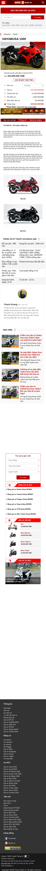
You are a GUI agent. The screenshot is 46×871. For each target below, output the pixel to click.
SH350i (31, 25)
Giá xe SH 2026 (9, 785)
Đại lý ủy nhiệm (36, 120)
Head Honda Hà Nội (11, 810)
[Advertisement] (23, 426)
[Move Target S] (12, 547)
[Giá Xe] (23, 4)
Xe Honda (7, 740)
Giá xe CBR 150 (10, 724)
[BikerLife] (22, 294)
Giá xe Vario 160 (10, 827)
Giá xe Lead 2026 (10, 769)
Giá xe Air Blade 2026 (12, 776)
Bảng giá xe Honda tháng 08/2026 (20, 489)
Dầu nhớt (7, 803)
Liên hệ (6, 710)
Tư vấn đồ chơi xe (10, 715)
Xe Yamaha (8, 742)
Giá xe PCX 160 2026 (12, 824)
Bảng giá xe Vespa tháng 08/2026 (19, 504)
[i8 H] (13, 530)
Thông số (22, 120)
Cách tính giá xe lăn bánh (26, 107)
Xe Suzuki (7, 744)
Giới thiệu (7, 708)
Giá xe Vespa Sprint (11, 729)
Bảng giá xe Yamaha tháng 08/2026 (20, 494)
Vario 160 (24, 25)
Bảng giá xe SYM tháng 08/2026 (19, 509)
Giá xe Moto (8, 749)
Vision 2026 (15, 25)
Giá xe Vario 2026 (10, 767)
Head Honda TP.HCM (12, 808)
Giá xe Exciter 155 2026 (12, 774)
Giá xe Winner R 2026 (12, 781)
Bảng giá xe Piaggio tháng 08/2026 (20, 499)
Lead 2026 (6, 25)
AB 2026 (38, 25)
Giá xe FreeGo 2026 (11, 817)
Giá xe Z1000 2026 (11, 732)
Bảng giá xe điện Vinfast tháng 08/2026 (22, 514)
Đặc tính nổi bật (10, 120)
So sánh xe (8, 713)
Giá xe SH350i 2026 (11, 722)
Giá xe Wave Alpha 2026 (13, 822)
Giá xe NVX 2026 (10, 778)
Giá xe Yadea (9, 756)
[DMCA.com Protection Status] (13, 849)
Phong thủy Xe (9, 717)
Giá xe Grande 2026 (11, 793)
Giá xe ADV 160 (9, 812)
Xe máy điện (8, 758)
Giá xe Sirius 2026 (10, 815)
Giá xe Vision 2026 (11, 783)
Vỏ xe (6, 805)
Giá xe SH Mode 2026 (12, 771)
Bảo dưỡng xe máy (11, 829)
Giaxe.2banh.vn (21, 870)
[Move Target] (13, 556)
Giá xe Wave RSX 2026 (12, 820)
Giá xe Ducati (9, 754)
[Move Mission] (12, 539)
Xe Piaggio (8, 747)
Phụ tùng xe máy (10, 801)
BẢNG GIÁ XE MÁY (25, 485)
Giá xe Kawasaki (10, 751)
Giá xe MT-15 (9, 720)
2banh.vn (11, 843)
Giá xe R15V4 (9, 727)
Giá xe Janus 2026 (11, 790)
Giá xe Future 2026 (11, 788)
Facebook (12, 838)
